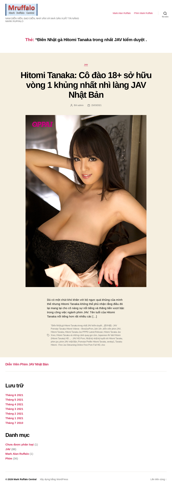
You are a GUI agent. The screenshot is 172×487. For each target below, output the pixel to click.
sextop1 (110, 342)
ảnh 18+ (98, 329)
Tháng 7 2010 (14, 422)
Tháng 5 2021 (14, 399)
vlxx (103, 345)
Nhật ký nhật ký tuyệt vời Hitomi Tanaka (104, 338)
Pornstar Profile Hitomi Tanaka (92, 342)
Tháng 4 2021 (14, 404)
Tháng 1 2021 (14, 418)
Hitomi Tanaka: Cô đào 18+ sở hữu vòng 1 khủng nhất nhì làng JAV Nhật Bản (86, 85)
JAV (86, 65)
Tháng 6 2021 (14, 395)
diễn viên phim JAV (111, 329)
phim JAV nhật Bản (68, 342)
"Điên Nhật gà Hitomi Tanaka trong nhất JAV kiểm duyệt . (77, 325)
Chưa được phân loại (19, 444)
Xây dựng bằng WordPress (54, 479)
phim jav (54, 342)
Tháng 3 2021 (14, 408)
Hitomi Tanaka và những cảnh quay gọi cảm (76, 335)
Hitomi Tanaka (57, 332)
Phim (8, 458)
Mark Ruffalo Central (25, 479)
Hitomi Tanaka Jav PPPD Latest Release (84, 332)
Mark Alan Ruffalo (122, 13)
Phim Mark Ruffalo (143, 13)
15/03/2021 (96, 105)
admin (81, 105)
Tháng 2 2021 (14, 413)
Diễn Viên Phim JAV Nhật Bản (27, 364)
